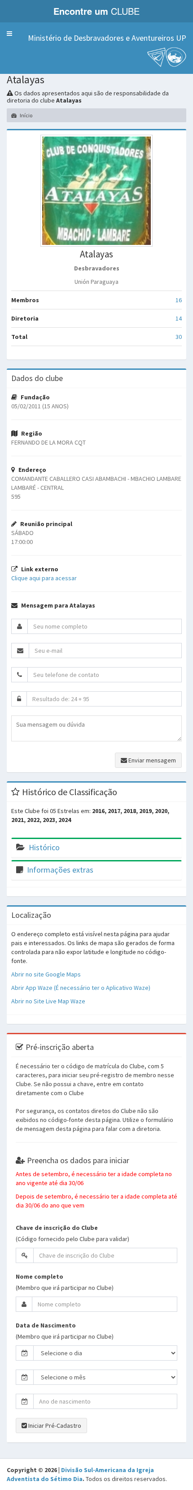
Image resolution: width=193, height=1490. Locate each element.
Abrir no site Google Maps (46, 974)
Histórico (44, 847)
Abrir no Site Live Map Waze (48, 1001)
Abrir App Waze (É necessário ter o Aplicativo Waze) (80, 988)
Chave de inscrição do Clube (57, 1228)
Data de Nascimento (46, 1325)
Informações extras (60, 870)
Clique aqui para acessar (44, 578)
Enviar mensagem (151, 760)
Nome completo (39, 1276)
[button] (9, 33)
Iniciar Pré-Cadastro (54, 1425)
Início (25, 115)
